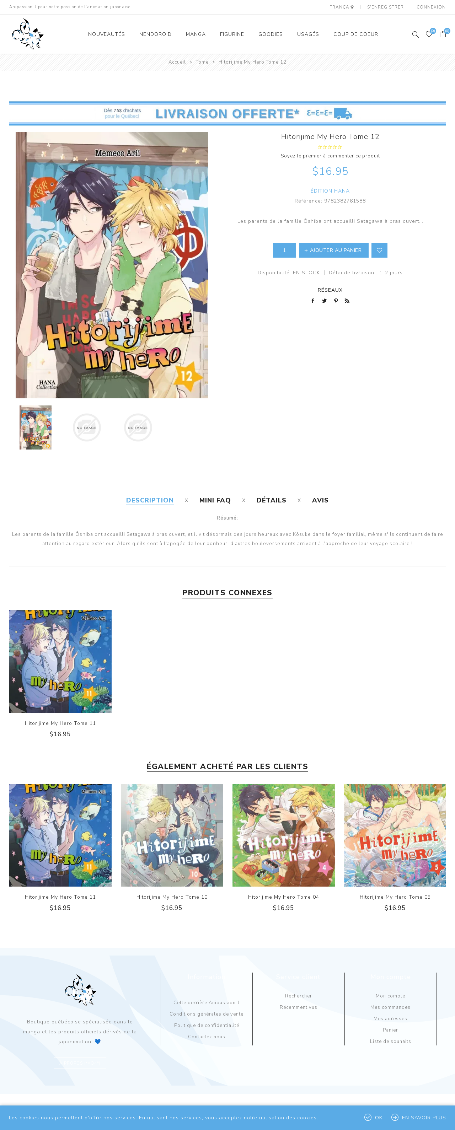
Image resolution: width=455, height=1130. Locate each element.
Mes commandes (390, 1007)
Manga (196, 34)
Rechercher (298, 996)
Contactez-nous (206, 1037)
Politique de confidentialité (206, 1025)
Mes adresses (390, 1019)
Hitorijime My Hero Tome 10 (172, 897)
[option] (35, 427)
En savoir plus (424, 1117)
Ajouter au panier (75, 662)
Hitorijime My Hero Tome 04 (283, 897)
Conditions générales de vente (206, 1014)
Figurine (232, 34)
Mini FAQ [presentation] (215, 500)
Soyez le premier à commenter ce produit (330, 156)
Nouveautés (106, 34)
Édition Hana (330, 191)
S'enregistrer (385, 7)
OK (378, 1117)
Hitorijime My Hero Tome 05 (395, 897)
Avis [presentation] (320, 500)
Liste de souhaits (390, 1041)
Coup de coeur (355, 34)
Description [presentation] (150, 500)
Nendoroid (155, 34)
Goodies (270, 34)
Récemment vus (298, 1007)
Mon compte (390, 996)
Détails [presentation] (272, 500)
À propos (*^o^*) (80, 1063)
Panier (390, 1030)
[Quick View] (46, 662)
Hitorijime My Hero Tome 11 (60, 723)
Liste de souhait (379, 250)
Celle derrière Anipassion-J (206, 1003)
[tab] (150, 500)
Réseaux (330, 290)
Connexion (431, 7)
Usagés (308, 34)
